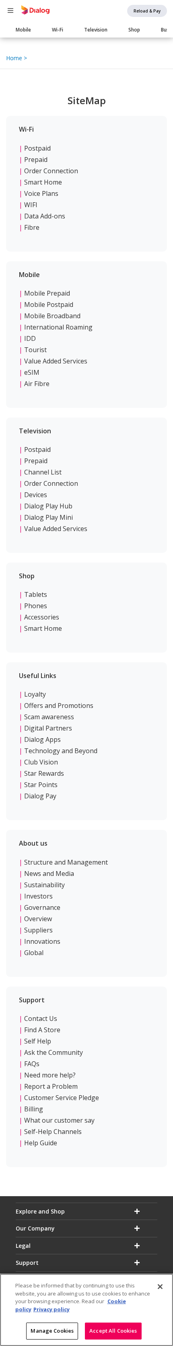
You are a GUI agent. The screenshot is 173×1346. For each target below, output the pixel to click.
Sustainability (44, 884)
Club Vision (41, 762)
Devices (35, 494)
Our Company (35, 1228)
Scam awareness (49, 716)
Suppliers (38, 930)
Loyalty (35, 694)
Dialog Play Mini (48, 517)
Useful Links (37, 675)
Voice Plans (41, 193)
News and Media (49, 873)
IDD (30, 338)
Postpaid (37, 148)
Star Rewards (44, 773)
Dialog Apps (42, 739)
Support (32, 999)
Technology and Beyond (60, 750)
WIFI (30, 204)
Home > (16, 58)
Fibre (31, 227)
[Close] (160, 1287)
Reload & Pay (147, 11)
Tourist (35, 349)
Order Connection (51, 170)
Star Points (41, 784)
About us (33, 843)
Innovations (42, 941)
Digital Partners (48, 728)
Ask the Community (53, 1052)
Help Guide (40, 1142)
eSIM (31, 372)
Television (95, 29)
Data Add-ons (44, 216)
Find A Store (42, 1029)
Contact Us (40, 1018)
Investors (38, 896)
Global (33, 952)
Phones (35, 605)
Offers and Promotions (58, 705)
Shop (134, 29)
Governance (42, 907)
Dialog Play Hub (48, 506)
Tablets (35, 594)
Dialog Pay (40, 796)
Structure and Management (66, 862)
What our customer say (59, 1120)
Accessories (41, 617)
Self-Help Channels (53, 1131)
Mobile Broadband (52, 315)
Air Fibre (36, 383)
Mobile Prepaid (47, 293)
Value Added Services (55, 361)
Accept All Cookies (113, 1330)
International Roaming (58, 327)
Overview (38, 918)
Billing (33, 1109)
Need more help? (50, 1075)
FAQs (31, 1063)
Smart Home (43, 182)
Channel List (43, 472)
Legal (23, 1245)
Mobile (23, 29)
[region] (86, 1310)
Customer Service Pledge (61, 1097)
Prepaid (35, 159)
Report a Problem (51, 1086)
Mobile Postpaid (48, 304)
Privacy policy (51, 1309)
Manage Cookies (52, 1330)
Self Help (37, 1041)
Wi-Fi (57, 29)
